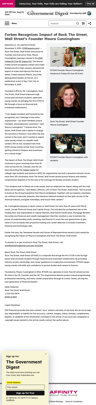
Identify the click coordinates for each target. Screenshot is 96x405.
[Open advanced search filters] (83, 23)
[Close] (46, 354)
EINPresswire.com (31, 48)
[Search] (77, 23)
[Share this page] (89, 23)
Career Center (29, 170)
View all (90, 3)
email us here (11, 297)
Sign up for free (25, 392)
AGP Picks (7, 4)
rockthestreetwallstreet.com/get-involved (24, 245)
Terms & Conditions (73, 401)
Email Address (13, 382)
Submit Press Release (53, 401)
